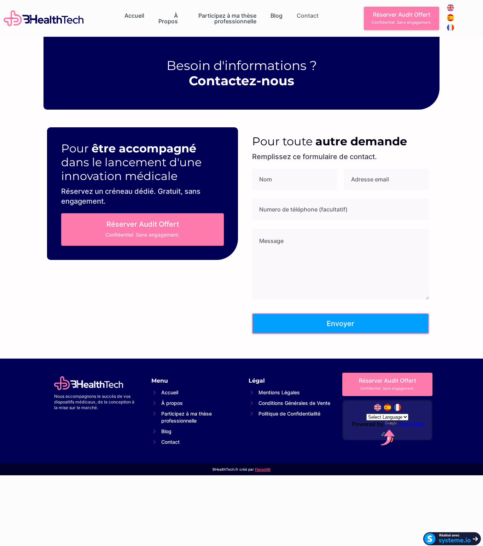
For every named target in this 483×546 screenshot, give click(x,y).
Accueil (134, 16)
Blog (276, 16)
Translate (410, 424)
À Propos (168, 18)
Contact (308, 16)
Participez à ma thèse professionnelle (227, 18)
